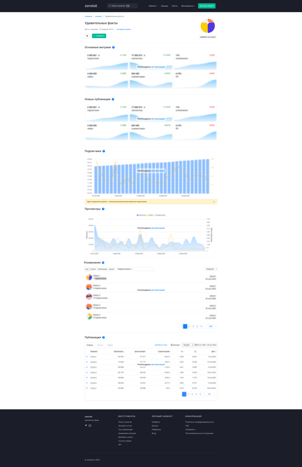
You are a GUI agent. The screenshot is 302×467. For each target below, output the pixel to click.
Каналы (164, 6)
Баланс (155, 426)
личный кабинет (207, 6)
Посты (175, 6)
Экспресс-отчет (125, 426)
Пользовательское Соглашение (199, 433)
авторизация (158, 66)
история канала (124, 29)
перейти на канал (208, 37)
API (119, 445)
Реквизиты (190, 429)
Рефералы (156, 429)
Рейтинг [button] (152, 6)
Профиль (156, 422)
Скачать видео (125, 441)
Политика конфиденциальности (199, 422)
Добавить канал (125, 437)
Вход (154, 433)
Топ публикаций (125, 429)
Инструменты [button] (187, 6)
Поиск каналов (125, 422)
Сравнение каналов (127, 433)
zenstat (91, 5)
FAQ (187, 426)
